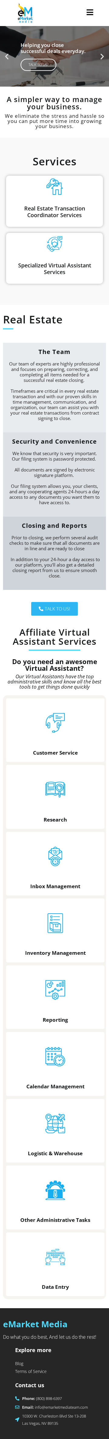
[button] (7, 56)
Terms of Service (31, 1371)
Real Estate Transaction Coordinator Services (54, 212)
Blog (19, 1363)
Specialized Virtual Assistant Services (54, 269)
